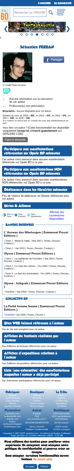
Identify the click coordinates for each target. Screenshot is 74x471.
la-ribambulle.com (12, 416)
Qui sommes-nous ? (37, 419)
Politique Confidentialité (37, 429)
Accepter (30, 466)
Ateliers (61, 398)
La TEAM (61, 406)
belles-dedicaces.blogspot (12, 422)
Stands (12, 403)
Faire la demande (15, 139)
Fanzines (37, 398)
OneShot (9, 314)
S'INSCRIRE (44, 3)
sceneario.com (12, 413)
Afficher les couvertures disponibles (56, 215)
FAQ (37, 416)
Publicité (37, 413)
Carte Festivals (13, 398)
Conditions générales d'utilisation (55, 433)
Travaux (61, 395)
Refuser (44, 466)
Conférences (62, 401)
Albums (37, 395)
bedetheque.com (12, 426)
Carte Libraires (12, 401)
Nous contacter (37, 426)
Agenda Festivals (12, 406)
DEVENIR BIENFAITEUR (37, 423)
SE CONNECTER (62, 3)
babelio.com (12, 419)
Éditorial (12, 395)
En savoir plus (42, 459)
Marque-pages (37, 406)
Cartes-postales (37, 403)
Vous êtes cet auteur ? (36, 130)
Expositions (61, 403)
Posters (36, 401)
